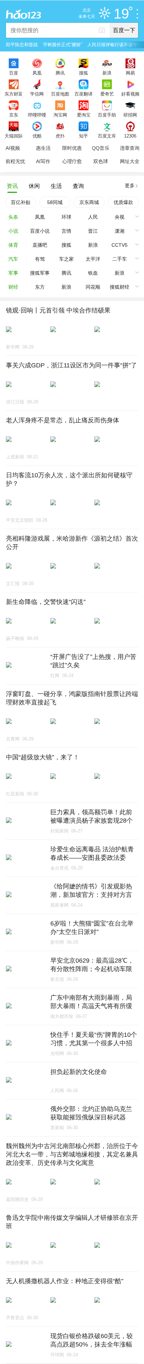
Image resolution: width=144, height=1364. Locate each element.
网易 (130, 72)
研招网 (130, 114)
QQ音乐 (100, 148)
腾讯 (60, 72)
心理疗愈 (72, 161)
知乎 (83, 135)
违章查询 (129, 148)
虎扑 (60, 135)
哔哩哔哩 (37, 114)
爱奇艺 (107, 93)
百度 (13, 72)
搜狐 (83, 72)
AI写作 (43, 161)
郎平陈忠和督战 (22, 44)
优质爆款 (123, 202)
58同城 (55, 202)
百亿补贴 (20, 202)
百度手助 (107, 114)
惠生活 (43, 148)
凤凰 (37, 72)
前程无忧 (15, 161)
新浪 (106, 72)
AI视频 (13, 148)
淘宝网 (60, 114)
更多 (130, 185)
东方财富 (14, 93)
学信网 (37, 93)
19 (121, 14)
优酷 (37, 135)
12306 (130, 135)
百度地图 (60, 93)
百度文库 (107, 135)
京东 (13, 114)
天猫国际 (14, 135)
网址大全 (129, 161)
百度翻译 (83, 93)
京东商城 (89, 202)
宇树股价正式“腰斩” (62, 44)
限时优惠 (72, 148)
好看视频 (130, 93)
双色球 (100, 161)
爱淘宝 (84, 114)
